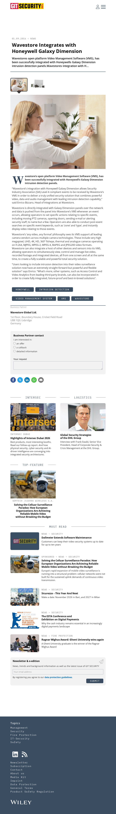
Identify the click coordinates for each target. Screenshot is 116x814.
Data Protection (23, 784)
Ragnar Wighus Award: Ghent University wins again (73, 639)
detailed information (26, 351)
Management (19, 727)
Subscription (20, 766)
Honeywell (23, 289)
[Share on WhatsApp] (34, 380)
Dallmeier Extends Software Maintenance (67, 537)
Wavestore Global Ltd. (23, 312)
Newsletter (19, 762)
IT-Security (20, 738)
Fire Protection (62, 636)
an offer (20, 343)
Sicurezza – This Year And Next (60, 593)
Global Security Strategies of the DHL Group (75, 436)
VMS (63, 298)
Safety (15, 742)
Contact (16, 769)
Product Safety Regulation (32, 791)
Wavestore (82, 298)
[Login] (98, 6)
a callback (21, 347)
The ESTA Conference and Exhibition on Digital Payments (60, 618)
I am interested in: (22, 339)
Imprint (16, 780)
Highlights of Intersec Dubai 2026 (30, 438)
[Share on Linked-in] (27, 380)
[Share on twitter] (20, 380)
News (33, 38)
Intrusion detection (54, 289)
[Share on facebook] (13, 380)
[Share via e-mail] (41, 380)
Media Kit (18, 777)
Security (57, 533)
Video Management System (34, 298)
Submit (95, 680)
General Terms (21, 787)
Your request (20, 359)
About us (17, 773)
